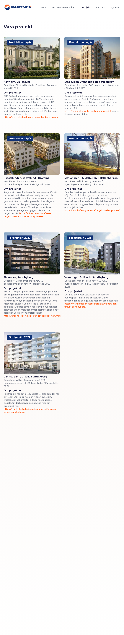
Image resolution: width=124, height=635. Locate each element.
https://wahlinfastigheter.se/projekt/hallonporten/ (91, 210)
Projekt (86, 7)
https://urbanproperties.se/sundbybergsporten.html (32, 315)
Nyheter (115, 7)
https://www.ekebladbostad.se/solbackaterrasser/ (31, 117)
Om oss (100, 7)
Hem (43, 7)
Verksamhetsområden (64, 7)
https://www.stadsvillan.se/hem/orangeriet (87, 111)
